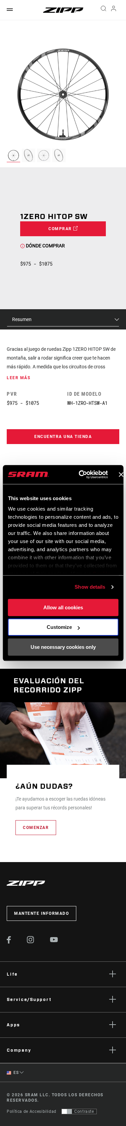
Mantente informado (41, 913)
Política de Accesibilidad (31, 1111)
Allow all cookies (63, 607)
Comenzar (36, 827)
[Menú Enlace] (10, 10)
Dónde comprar (45, 245)
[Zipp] (63, 10)
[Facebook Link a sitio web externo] (9, 941)
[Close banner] (121, 474)
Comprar (60, 228)
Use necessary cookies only (63, 647)
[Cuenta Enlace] (113, 10)
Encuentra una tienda (63, 436)
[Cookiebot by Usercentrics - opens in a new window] (81, 474)
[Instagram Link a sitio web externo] (30, 941)
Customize (59, 627)
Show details (90, 587)
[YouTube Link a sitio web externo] (54, 940)
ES (15, 1072)
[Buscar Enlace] (103, 10)
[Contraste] (67, 1111)
